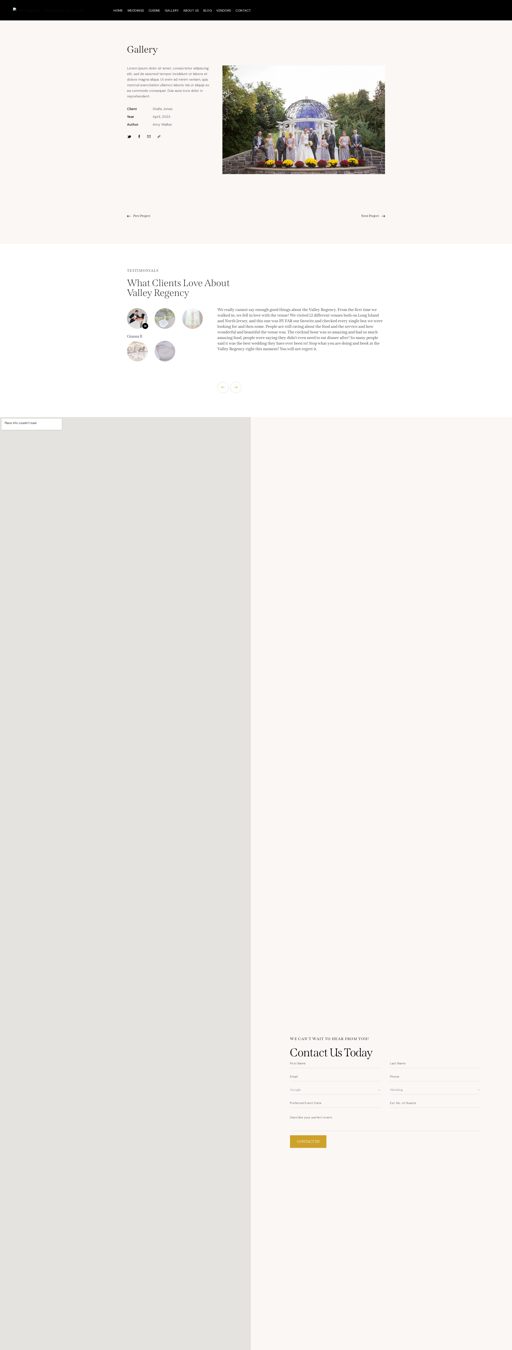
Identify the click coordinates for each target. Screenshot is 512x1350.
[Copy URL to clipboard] (159, 137)
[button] (223, 387)
